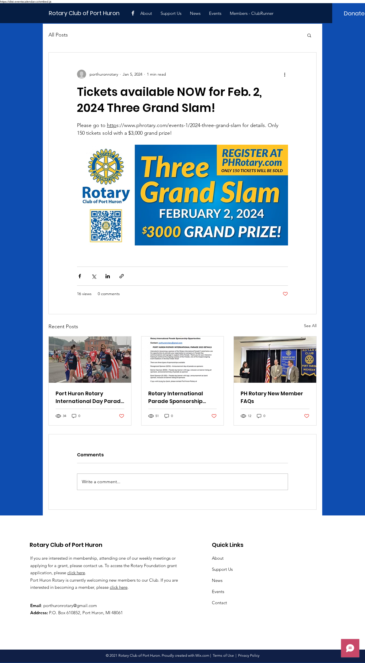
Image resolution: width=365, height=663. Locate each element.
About (218, 558)
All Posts (58, 35)
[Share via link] (121, 276)
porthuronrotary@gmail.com (70, 605)
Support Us (222, 569)
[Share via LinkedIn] (107, 276)
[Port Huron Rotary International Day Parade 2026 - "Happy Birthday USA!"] (90, 359)
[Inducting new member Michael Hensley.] (275, 359)
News (217, 580)
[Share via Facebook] (79, 276)
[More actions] (284, 74)
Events (218, 591)
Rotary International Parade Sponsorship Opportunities (175, 397)
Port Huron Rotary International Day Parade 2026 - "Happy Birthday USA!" (90, 397)
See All (310, 325)
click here (76, 572)
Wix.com (202, 655)
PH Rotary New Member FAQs (272, 397)
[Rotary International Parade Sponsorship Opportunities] (182, 359)
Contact (219, 602)
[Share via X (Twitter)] (93, 276)
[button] (309, 35)
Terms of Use (223, 655)
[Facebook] (133, 13)
